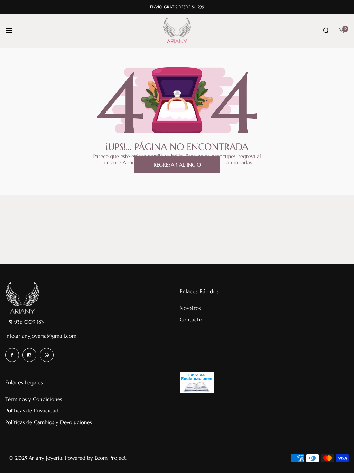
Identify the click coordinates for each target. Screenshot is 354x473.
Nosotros (190, 308)
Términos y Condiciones (33, 399)
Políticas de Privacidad (31, 410)
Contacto (191, 319)
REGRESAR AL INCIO (177, 164)
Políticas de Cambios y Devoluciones (48, 422)
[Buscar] (326, 30)
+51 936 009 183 (24, 322)
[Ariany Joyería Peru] (177, 30)
